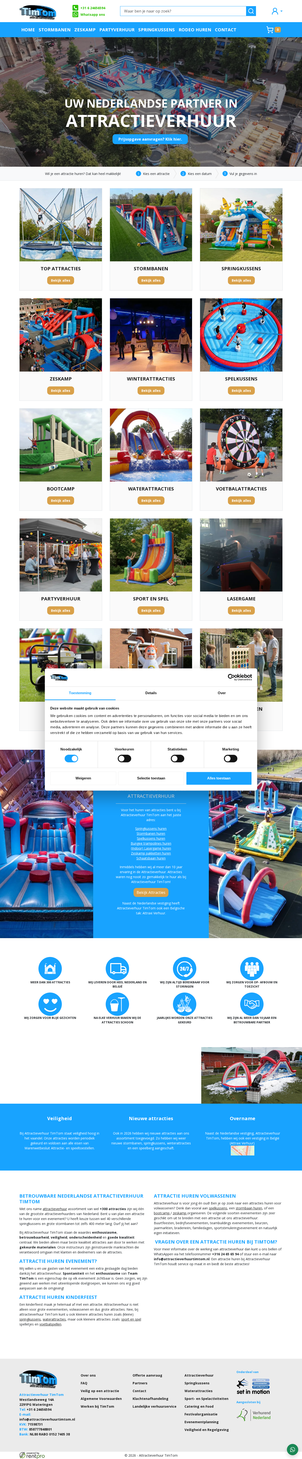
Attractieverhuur (199, 1375)
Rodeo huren (195, 29)
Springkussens (156, 29)
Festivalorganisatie (201, 1414)
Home (28, 29)
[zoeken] (251, 11)
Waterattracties (199, 1391)
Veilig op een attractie (100, 1391)
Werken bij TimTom (97, 1406)
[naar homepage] (38, 11)
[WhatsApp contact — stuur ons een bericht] (292, 1449)
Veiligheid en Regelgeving (207, 1429)
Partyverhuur (116, 29)
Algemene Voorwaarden (101, 1398)
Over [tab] (222, 693)
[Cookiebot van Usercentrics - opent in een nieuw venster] (231, 677)
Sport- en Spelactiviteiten (206, 1398)
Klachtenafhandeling (150, 1398)
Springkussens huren (151, 828)
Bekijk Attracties (151, 892)
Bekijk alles (60, 280)
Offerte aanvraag (147, 1375)
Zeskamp (85, 29)
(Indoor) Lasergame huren (151, 848)
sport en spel (131, 1319)
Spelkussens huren (151, 838)
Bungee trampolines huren (151, 843)
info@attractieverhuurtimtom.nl (47, 1419)
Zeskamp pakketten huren (151, 853)
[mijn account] (277, 11)
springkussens (30, 1319)
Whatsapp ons (92, 14)
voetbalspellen (50, 1324)
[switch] (124, 758)
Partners (140, 1383)
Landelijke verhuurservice (154, 1406)
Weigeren (83, 778)
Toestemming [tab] (80, 693)
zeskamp (180, 1213)
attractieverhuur (55, 1209)
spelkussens (218, 1208)
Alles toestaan (219, 778)
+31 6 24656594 (92, 8)
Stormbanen (55, 29)
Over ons (88, 1375)
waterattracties (54, 1319)
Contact (225, 29)
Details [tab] (151, 693)
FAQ (84, 1383)
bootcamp (162, 1213)
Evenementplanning (202, 1422)
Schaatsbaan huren (151, 858)
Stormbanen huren (151, 833)
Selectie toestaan (151, 778)
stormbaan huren (249, 1208)
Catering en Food (199, 1406)
